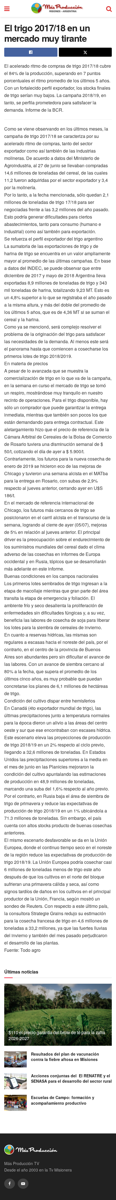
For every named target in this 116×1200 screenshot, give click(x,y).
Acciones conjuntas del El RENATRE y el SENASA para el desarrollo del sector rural (71, 1078)
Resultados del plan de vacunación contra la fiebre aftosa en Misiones (65, 1056)
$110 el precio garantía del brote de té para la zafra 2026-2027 (56, 1035)
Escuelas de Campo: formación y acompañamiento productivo (62, 1100)
